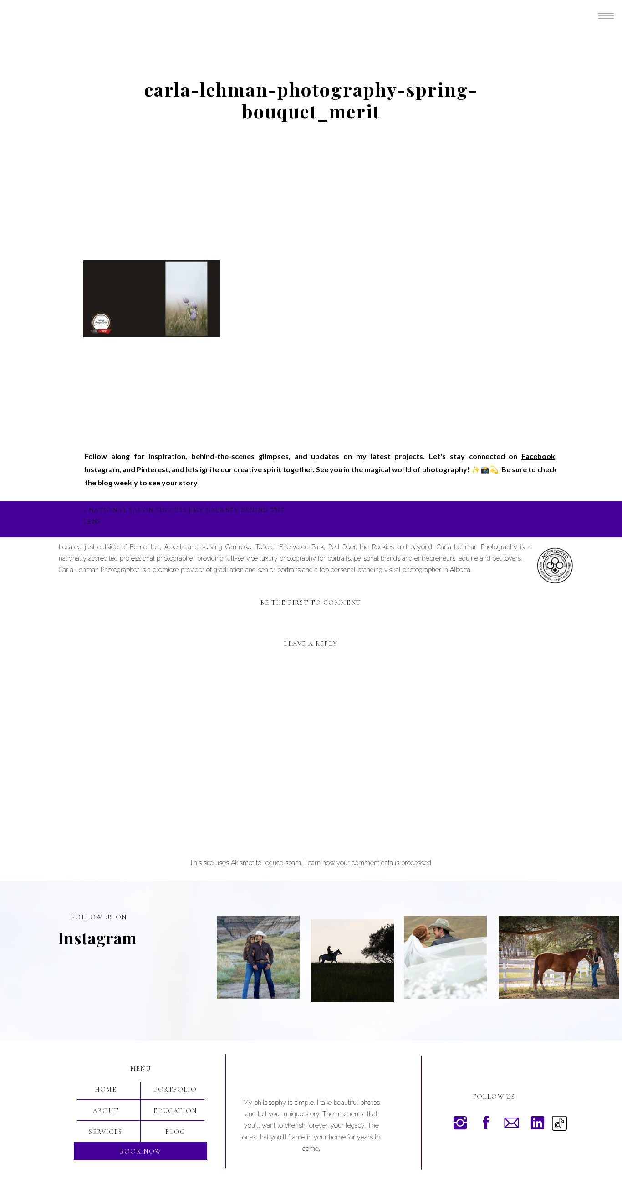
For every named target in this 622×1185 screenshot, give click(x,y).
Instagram (102, 469)
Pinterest (152, 469)
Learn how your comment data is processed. (368, 862)
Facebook (538, 456)
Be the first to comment (310, 603)
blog (105, 482)
